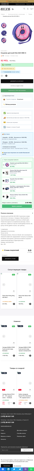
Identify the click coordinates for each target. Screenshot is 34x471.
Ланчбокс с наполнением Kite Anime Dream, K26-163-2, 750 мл (19, 186)
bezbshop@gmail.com (6, 426)
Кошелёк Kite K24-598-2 (16, 179)
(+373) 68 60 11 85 (5, 3)
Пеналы (30, 14)
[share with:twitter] (14, 469)
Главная (3, 14)
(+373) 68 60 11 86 (5, 4)
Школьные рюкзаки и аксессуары (16, 14)
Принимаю (6, 466)
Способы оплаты (21, 433)
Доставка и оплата (22, 430)
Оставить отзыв (14, 55)
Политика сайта (21, 436)
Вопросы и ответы (6, 436)
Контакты (3, 439)
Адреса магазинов (20, 4)
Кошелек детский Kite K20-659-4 (11, 16)
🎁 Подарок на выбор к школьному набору (17, 1)
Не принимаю (17, 466)
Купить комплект (17, 206)
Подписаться (27, 450)
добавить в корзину (17, 81)
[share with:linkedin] (8, 469)
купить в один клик (17, 86)
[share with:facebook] (3, 469)
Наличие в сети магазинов (17, 90)
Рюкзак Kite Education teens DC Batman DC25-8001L (18, 171)
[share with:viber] (25, 469)
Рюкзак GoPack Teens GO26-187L (19, 194)
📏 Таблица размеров (9, 104)
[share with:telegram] (20, 469)
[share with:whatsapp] (31, 469)
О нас (2, 430)
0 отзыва (7, 55)
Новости (28, 4)
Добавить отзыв (10, 258)
